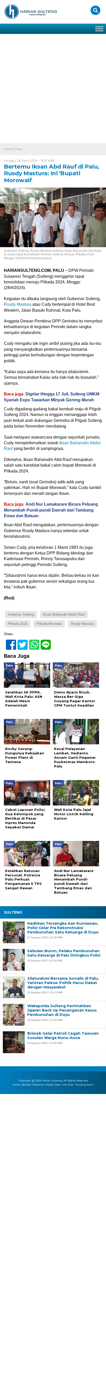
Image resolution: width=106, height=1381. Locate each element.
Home (17, 1084)
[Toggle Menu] (99, 28)
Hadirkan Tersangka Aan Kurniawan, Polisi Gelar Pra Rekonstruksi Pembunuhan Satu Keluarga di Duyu (63, 927)
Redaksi (26, 1084)
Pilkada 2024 (17, 624)
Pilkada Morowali (49, 624)
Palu (18, 149)
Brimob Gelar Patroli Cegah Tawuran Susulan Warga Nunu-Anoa (63, 1035)
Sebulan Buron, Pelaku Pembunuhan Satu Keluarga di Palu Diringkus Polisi (63, 953)
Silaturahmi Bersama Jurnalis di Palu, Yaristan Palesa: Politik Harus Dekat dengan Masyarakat (63, 982)
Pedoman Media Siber (46, 1084)
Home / (9, 149)
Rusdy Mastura (17, 304)
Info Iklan (68, 1084)
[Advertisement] (53, 88)
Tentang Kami (84, 1084)
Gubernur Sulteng (21, 614)
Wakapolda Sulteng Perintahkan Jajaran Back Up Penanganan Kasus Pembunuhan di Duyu (62, 1010)
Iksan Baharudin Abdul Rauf (64, 614)
